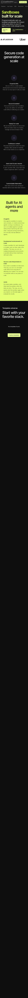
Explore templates (14, 335)
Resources (21, 6)
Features (3, 6)
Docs (26, 6)
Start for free (5, 30)
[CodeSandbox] (7, 2)
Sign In (15, 2)
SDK (15, 6)
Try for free (23, 2)
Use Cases (10, 6)
